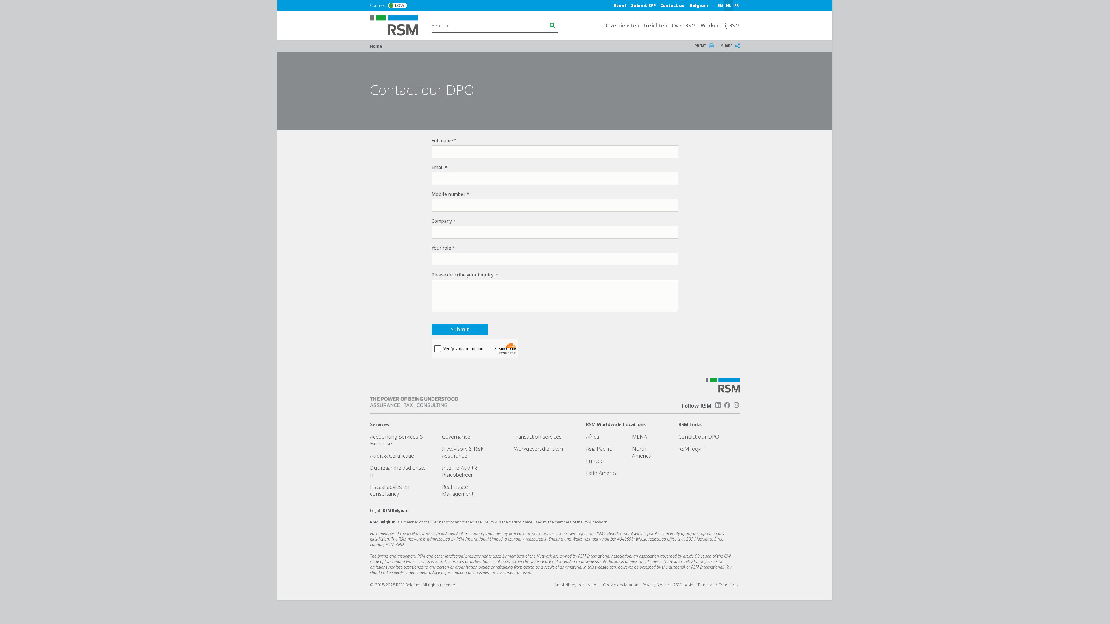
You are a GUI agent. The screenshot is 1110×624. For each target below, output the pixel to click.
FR (736, 5)
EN (720, 5)
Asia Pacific (599, 448)
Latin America (602, 472)
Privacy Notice (656, 585)
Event (620, 5)
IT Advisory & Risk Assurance (462, 452)
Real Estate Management (457, 490)
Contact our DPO (698, 436)
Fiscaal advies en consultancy (389, 490)
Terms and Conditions (718, 585)
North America (641, 452)
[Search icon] (552, 25)
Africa (592, 436)
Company (442, 221)
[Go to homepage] (397, 25)
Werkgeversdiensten (538, 448)
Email (438, 167)
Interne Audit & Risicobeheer (460, 471)
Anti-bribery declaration (576, 585)
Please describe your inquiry (463, 275)
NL (728, 5)
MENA (639, 436)
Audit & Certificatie (392, 455)
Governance (456, 436)
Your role (441, 248)
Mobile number (448, 194)
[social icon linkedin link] (718, 405)
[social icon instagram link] (736, 405)
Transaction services (538, 436)
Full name (442, 140)
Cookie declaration (620, 585)
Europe (595, 460)
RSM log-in (691, 448)
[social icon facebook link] (727, 405)
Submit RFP (643, 5)
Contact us (672, 5)
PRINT (700, 45)
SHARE (726, 45)
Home (376, 46)
